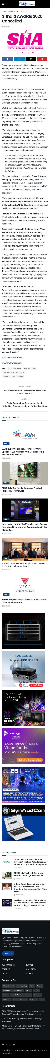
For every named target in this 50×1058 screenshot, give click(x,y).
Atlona (39, 986)
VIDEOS (29, 973)
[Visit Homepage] (27, 3)
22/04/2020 (6, 26)
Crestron (37, 995)
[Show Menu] (3, 4)
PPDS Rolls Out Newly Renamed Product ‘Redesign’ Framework (22, 489)
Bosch (5, 995)
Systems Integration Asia (13, 372)
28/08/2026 (7, 458)
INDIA (4, 973)
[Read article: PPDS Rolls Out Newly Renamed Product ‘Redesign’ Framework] (25, 473)
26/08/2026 (7, 606)
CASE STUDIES (8, 965)
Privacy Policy (7, 1053)
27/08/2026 (7, 570)
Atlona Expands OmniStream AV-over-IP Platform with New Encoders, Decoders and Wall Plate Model (30, 888)
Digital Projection (20, 999)
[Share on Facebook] (7, 59)
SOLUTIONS (31, 969)
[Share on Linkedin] (19, 59)
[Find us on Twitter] (7, 1044)
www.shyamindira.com (12, 363)
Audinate (6, 990)
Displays (33, 999)
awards (27, 368)
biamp (36, 990)
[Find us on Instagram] (10, 1044)
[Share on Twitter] (31, 59)
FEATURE (6, 969)
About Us (8, 953)
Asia (32, 986)
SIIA (34, 368)
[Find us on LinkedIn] (14, 1044)
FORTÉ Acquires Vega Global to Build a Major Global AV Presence (24, 601)
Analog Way (22, 986)
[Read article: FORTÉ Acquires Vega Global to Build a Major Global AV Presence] (25, 585)
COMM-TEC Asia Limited (21, 995)
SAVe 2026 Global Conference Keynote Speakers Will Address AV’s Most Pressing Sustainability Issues (23, 451)
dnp (42, 999)
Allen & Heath (8, 986)
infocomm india (14, 368)
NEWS (25, 12)
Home (4, 12)
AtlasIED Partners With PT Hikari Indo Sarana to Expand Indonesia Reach (24, 565)
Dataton (6, 999)
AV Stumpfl (18, 990)
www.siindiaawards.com (12, 357)
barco (28, 990)
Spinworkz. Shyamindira (13, 376)
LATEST (29, 965)
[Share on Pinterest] (42, 59)
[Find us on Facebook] (3, 1044)
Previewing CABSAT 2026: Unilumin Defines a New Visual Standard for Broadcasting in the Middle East (24, 527)
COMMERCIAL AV (14, 12)
